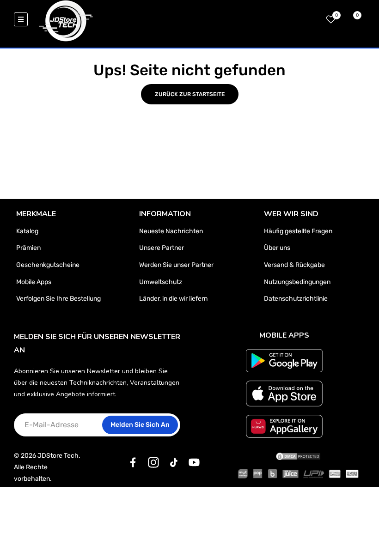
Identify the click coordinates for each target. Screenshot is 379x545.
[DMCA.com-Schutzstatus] (298, 456)
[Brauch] (133, 462)
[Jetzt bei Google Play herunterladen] (284, 360)
